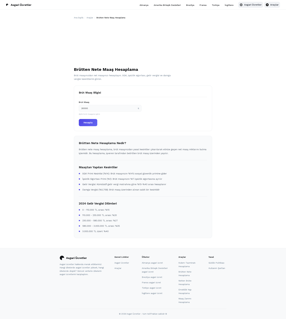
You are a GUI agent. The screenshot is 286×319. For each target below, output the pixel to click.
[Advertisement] (143, 44)
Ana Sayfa (78, 18)
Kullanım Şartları (217, 268)
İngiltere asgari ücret (152, 293)
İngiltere (229, 5)
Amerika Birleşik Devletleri (167, 5)
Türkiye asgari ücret (151, 288)
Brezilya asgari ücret (152, 277)
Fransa (203, 5)
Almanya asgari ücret (152, 263)
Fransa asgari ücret (151, 282)
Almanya (144, 5)
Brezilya (190, 5)
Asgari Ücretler (121, 263)
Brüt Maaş (84, 102)
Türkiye (215, 5)
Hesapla (88, 122)
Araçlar (90, 18)
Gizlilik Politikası (216, 263)
